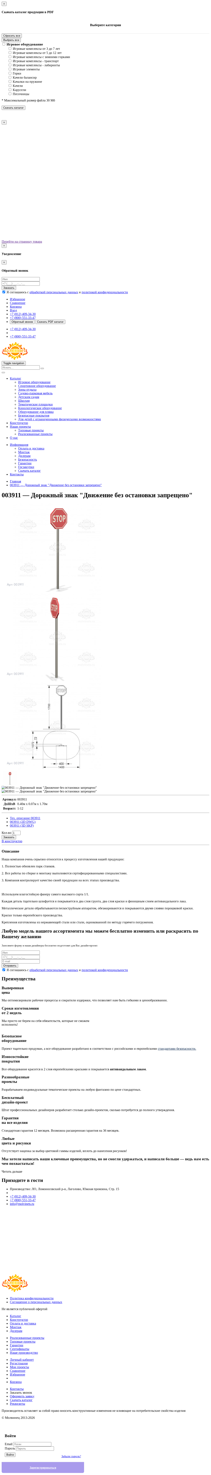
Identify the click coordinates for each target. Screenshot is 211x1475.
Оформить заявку (22, 1396)
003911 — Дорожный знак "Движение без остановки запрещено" (56, 485)
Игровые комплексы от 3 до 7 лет (36, 48)
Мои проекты (19, 1367)
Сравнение (17, 1370)
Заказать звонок (21, 1392)
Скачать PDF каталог (50, 321)
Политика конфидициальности (32, 1298)
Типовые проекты (31, 430)
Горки (17, 73)
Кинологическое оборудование (40, 408)
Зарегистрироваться (43, 1467)
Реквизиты (17, 1403)
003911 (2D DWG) (22, 822)
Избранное (17, 1374)
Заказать (8, 287)
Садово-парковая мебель (35, 393)
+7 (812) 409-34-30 (23, 314)
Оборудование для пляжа (36, 412)
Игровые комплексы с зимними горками (41, 57)
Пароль (10, 1448)
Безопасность (27, 459)
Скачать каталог (13, 107)
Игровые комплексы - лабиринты (36, 65)
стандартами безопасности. (177, 1048)
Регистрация (19, 1363)
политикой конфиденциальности (105, 292)
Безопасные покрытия (33, 415)
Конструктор (19, 423)
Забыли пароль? (71, 1456)
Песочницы (21, 94)
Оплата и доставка (31, 448)
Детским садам (28, 397)
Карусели (19, 90)
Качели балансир (25, 77)
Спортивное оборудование (37, 386)
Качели (18, 85)
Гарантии (25, 463)
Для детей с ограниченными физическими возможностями (59, 419)
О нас (14, 437)
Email (8, 1444)
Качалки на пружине (27, 81)
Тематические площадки (35, 404)
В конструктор (12, 841)
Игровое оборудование (25, 44)
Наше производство (24, 1352)
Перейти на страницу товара (22, 241)
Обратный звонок (22, 321)
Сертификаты (19, 1349)
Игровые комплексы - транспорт (36, 61)
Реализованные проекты (35, 434)
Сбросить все (11, 35)
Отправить (9, 965)
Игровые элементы (26, 69)
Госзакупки (26, 467)
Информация (19, 444)
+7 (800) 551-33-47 (23, 317)
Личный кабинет (22, 1359)
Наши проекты (20, 426)
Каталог (15, 378)
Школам (24, 400)
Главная (15, 481)
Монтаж (24, 452)
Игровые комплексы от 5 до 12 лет (37, 53)
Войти (10, 1454)
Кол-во (6, 832)
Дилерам (24, 456)
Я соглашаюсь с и (67, 292)
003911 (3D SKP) (22, 825)
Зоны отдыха (27, 389)
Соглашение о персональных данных (36, 1302)
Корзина (16, 1382)
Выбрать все (11, 40)
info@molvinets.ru (22, 1204)
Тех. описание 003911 (25, 818)
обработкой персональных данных (53, 292)
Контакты (17, 474)
